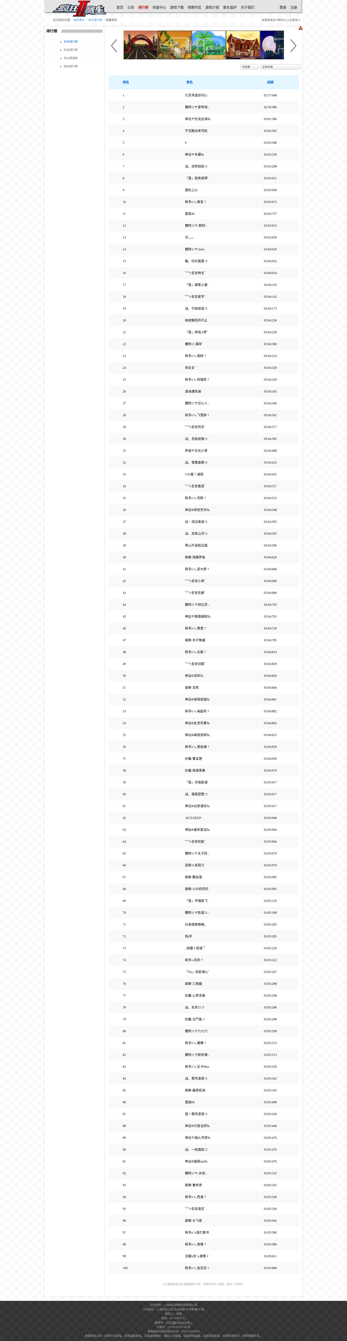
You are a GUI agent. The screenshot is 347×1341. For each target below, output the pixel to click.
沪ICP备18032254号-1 (179, 1322)
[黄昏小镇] (243, 58)
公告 (130, 7)
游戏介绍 (212, 7)
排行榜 (143, 7)
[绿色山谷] (209, 58)
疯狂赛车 (79, 19)
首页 (119, 7)
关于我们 (247, 7)
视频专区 (194, 7)
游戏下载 (177, 7)
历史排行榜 (71, 49)
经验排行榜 (71, 66)
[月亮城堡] (277, 58)
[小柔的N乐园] (140, 58)
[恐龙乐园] (175, 58)
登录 (283, 7)
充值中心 (159, 7)
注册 (293, 7)
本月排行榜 (95, 19)
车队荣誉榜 (71, 58)
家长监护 (230, 7)
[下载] (301, 28)
